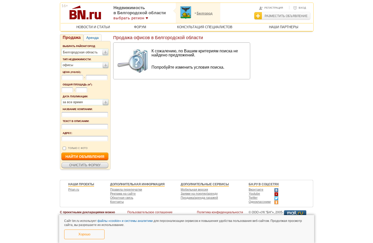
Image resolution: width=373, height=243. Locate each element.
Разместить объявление (286, 16)
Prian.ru (73, 189)
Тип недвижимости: (77, 59)
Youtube (254, 193)
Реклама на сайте (123, 193)
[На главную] (110, 14)
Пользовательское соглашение (150, 212)
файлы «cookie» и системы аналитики (125, 221)
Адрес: (67, 133)
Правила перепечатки (126, 189)
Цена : (72, 72)
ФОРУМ (140, 27)
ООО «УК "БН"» (263, 212)
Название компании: (78, 109)
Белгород (204, 13)
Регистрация (273, 7)
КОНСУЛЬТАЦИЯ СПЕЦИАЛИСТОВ (204, 27)
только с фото (78, 148)
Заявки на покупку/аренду (199, 193)
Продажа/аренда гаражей (199, 197)
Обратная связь (121, 197)
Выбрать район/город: (79, 46)
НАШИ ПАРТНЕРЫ (283, 27)
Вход (302, 7)
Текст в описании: (76, 121)
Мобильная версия (194, 189)
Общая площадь (78, 84)
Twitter (253, 197)
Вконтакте (256, 189)
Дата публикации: (75, 96)
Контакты (117, 201)
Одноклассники (260, 201)
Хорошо (84, 234)
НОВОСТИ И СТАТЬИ (93, 27)
